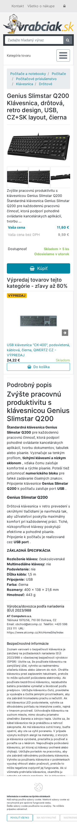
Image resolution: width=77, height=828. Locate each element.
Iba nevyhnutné (46, 817)
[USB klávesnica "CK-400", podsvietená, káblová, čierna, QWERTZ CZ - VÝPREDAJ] (38, 321)
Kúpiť (41, 268)
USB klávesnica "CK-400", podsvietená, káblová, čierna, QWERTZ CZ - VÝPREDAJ (38, 350)
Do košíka (40, 367)
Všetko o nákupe (41, 6)
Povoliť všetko (19, 817)
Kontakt (18, 6)
